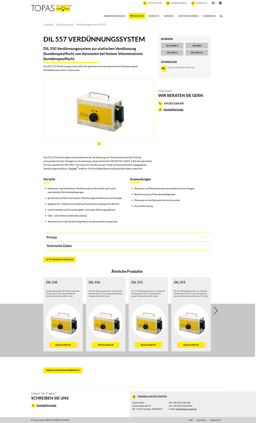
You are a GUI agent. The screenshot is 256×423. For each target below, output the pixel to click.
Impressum (201, 420)
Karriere (209, 15)
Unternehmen (188, 15)
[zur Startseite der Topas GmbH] (51, 8)
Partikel (73, 168)
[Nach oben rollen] (249, 416)
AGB (190, 420)
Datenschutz (215, 420)
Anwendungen (114, 15)
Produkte (137, 15)
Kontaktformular (174, 109)
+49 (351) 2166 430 (174, 103)
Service (154, 15)
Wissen (169, 15)
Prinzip (52, 237)
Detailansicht (63, 345)
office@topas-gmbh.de (186, 409)
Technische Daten (59, 246)
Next (218, 311)
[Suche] (221, 16)
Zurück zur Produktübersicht (63, 370)
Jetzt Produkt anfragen (59, 259)
